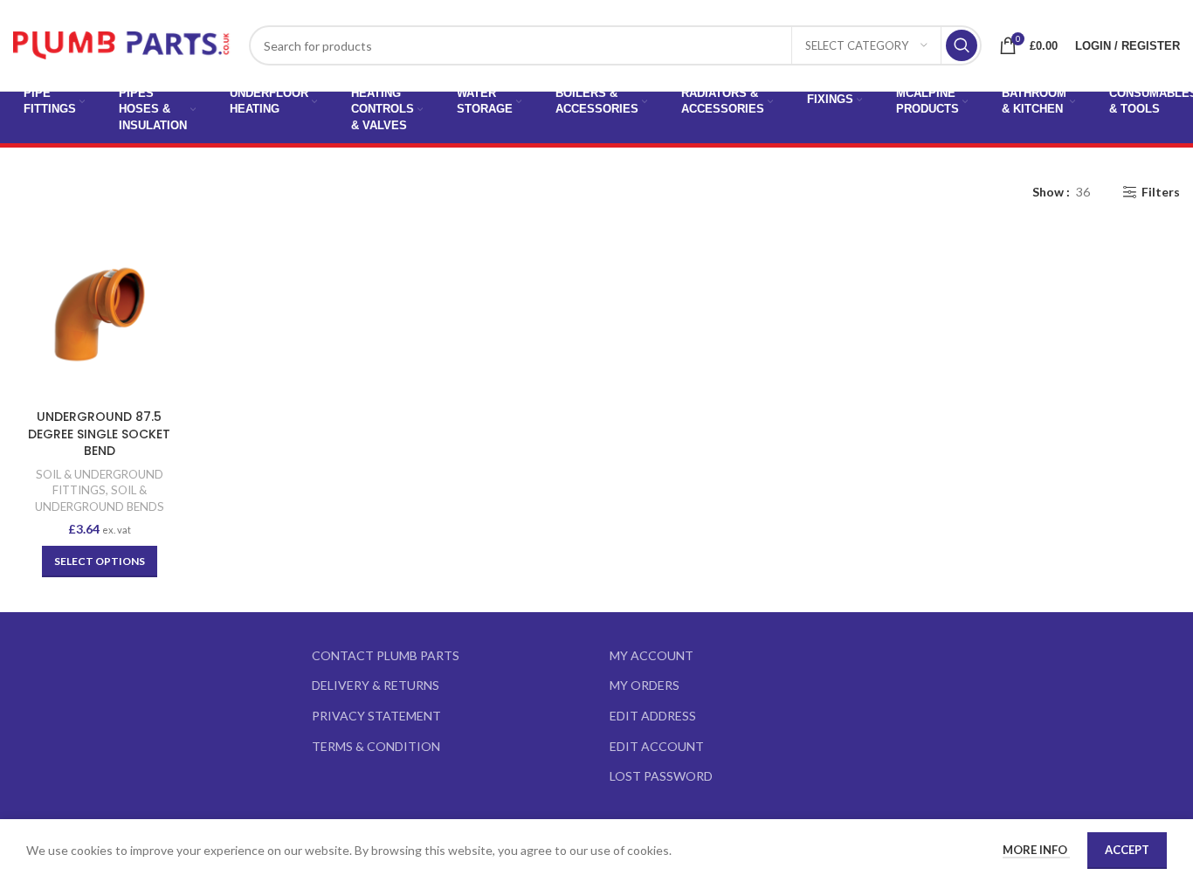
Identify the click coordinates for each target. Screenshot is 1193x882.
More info (1036, 850)
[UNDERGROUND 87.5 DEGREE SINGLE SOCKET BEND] (99, 314)
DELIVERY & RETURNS (375, 685)
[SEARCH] (961, 45)
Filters (1160, 192)
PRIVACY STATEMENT (376, 715)
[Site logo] (122, 44)
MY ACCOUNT (651, 655)
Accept (1127, 850)
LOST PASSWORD (661, 775)
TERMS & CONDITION (376, 746)
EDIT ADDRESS (653, 715)
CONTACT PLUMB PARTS (385, 655)
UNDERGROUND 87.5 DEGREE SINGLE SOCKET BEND (99, 433)
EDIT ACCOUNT (657, 746)
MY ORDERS (644, 685)
